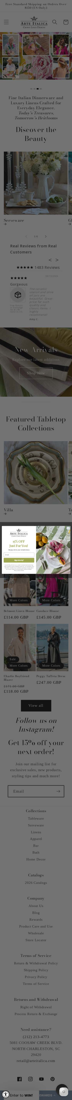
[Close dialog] (68, 528)
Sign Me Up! (19, 560)
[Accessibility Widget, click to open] (6, 1094)
